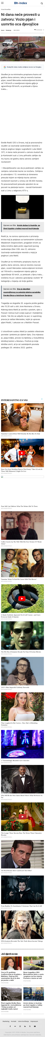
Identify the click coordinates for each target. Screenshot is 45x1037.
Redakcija (8, 30)
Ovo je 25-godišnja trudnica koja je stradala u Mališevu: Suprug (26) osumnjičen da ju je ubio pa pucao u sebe (11, 976)
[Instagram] (20, 1026)
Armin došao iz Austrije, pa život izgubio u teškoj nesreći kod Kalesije (32, 1005)
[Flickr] (15, 1026)
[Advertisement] (22, 116)
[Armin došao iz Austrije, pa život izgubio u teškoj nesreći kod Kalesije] (33, 994)
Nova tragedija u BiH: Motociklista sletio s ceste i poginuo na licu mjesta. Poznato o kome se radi (33, 975)
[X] (30, 1026)
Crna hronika (5, 9)
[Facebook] (10, 1026)
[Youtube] (35, 1026)
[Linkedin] (25, 1026)
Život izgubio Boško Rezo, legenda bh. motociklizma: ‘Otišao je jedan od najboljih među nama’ (11, 1006)
